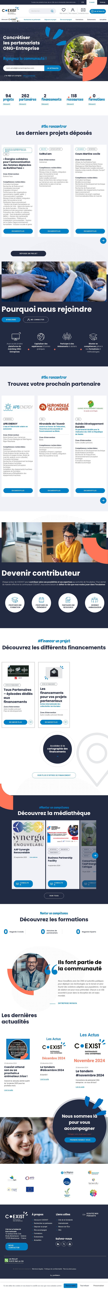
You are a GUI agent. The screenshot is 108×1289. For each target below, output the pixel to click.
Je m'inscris (99, 11)
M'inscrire (11, 320)
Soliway (102, 2)
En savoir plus (18, 231)
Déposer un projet (50, 19)
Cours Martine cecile (87, 154)
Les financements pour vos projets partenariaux (53, 695)
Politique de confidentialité (53, 1269)
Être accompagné (66, 19)
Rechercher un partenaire (32, 19)
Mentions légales (37, 1269)
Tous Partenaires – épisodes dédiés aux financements (18, 695)
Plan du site (67, 1269)
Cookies (73, 1269)
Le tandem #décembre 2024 (52, 1068)
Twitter (63, 1243)
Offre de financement (12, 685)
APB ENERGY (10, 423)
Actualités (103, 19)
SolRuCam (45, 154)
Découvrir (5, 19)
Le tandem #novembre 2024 (90, 1073)
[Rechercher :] (42, 11)
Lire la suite (8, 1090)
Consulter (24, 884)
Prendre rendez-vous (80, 1140)
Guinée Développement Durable (89, 425)
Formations (79, 19)
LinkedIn (58, 1243)
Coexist (91, 2)
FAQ (59, 1230)
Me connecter (29, 75)
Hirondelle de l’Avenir (52, 423)
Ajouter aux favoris (30, 722)
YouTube (69, 1243)
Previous (5, 240)
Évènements (91, 19)
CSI (82, 2)
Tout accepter (70, 1286)
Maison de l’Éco (64, 1227)
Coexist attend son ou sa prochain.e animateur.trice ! (16, 1071)
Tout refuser (84, 1286)
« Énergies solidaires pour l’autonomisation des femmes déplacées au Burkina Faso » (17, 163)
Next (103, 240)
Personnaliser (98, 1286)
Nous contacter (14, 1246)
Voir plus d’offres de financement (54, 775)
